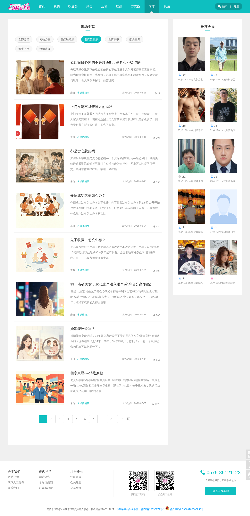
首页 (42, 6)
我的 (57, 6)
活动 (104, 6)
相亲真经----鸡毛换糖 (86, 373)
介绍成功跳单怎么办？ (87, 195)
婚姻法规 (44, 48)
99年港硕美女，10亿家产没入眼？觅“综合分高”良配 (110, 284)
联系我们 (13, 487)
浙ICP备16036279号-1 (153, 509)
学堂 (152, 6)
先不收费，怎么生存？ (87, 240)
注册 (236, 6)
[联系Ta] (191, 54)
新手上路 (23, 48)
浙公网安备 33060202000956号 (186, 509)
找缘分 (73, 6)
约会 (89, 6)
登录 (223, 6)
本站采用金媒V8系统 (127, 509)
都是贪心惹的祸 (82, 151)
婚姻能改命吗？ (82, 329)
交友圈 (135, 6)
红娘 (119, 6)
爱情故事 (113, 39)
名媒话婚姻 (67, 39)
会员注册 (75, 482)
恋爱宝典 (134, 39)
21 (112, 419)
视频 (167, 6)
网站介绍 (13, 476)
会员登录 (75, 487)
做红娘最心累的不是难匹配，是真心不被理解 (105, 62)
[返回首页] (19, 6)
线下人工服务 (16, 482)
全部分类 (23, 39)
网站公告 (44, 39)
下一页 (125, 419)
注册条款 (75, 476)
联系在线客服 (220, 491)
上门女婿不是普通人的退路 (91, 107)
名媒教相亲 (91, 39)
